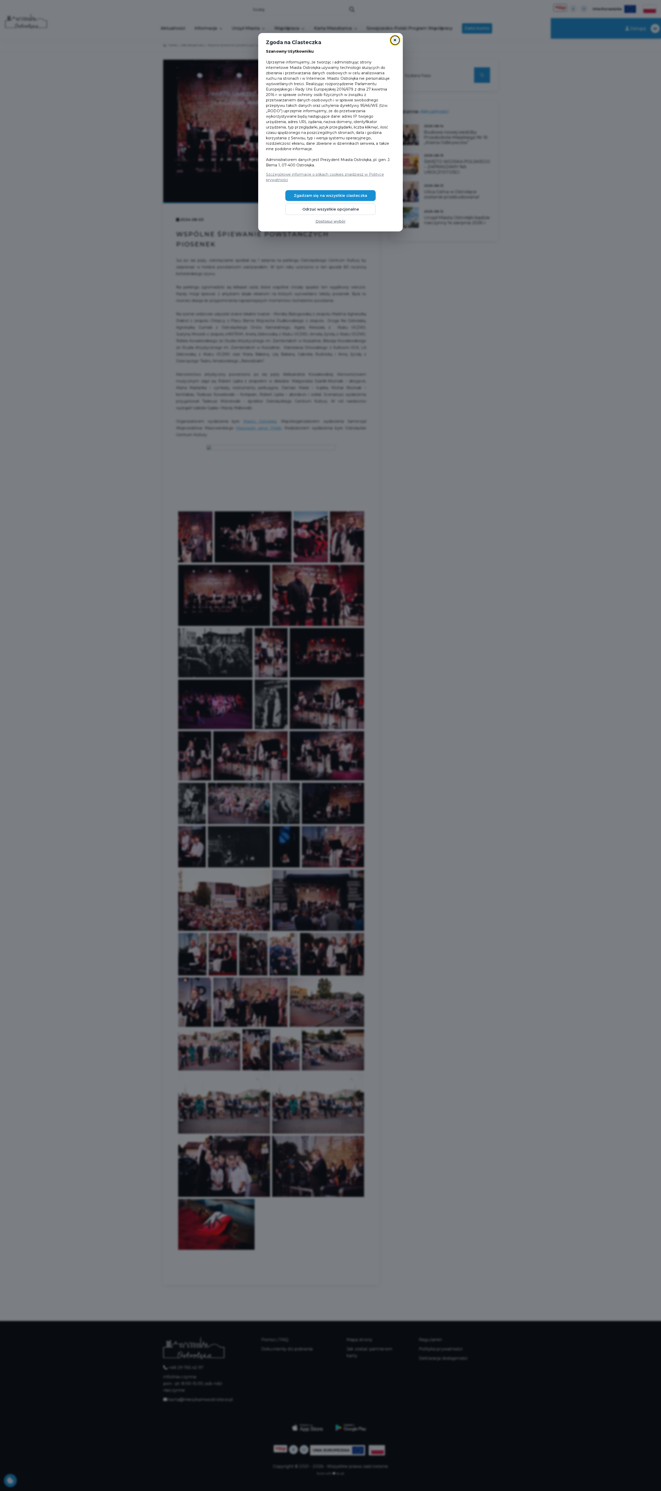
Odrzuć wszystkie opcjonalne (330, 209)
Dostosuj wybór (331, 221)
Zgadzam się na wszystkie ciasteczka (330, 195)
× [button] (395, 40)
